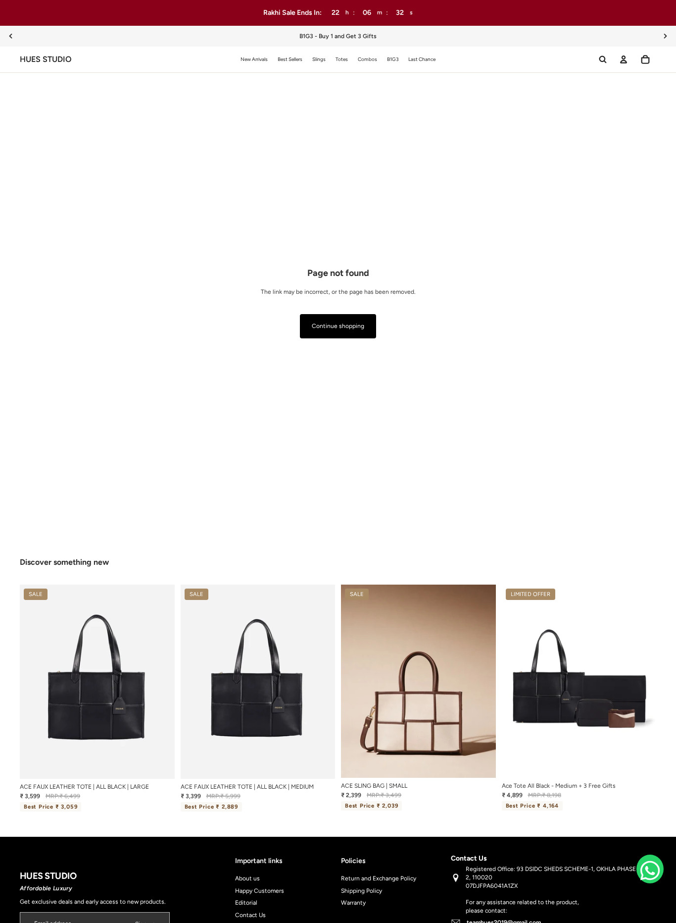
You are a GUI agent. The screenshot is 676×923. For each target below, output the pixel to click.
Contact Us (250, 915)
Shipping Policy (361, 890)
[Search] (603, 59)
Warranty (353, 903)
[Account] (623, 59)
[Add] (159, 764)
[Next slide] (665, 36)
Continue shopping (338, 326)
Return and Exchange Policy (378, 878)
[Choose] (480, 763)
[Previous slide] (11, 36)
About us (247, 878)
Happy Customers (259, 890)
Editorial (246, 903)
